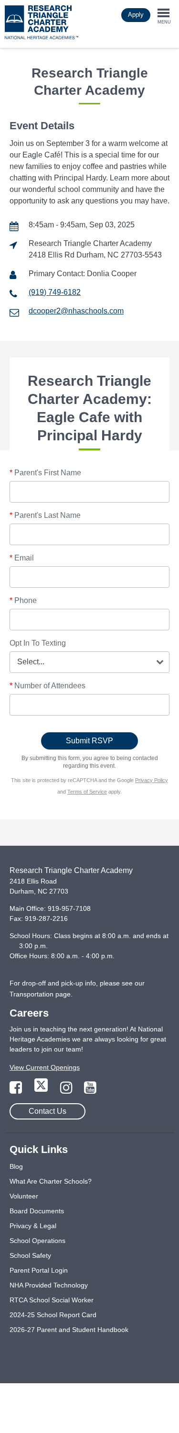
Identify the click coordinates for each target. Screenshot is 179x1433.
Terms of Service (87, 792)
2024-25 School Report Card (53, 1315)
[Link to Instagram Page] (67, 1090)
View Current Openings (45, 1067)
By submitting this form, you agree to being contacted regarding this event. (89, 762)
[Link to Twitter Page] (42, 1090)
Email (22, 558)
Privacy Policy (151, 780)
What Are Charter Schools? (51, 1181)
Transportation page (40, 994)
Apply (136, 14)
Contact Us (47, 1111)
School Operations (37, 1240)
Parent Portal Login (39, 1270)
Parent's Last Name (45, 515)
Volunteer (24, 1196)
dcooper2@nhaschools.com (76, 311)
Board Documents (37, 1211)
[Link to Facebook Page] (17, 1090)
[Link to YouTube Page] (90, 1090)
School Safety (30, 1255)
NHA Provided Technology (49, 1285)
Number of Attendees (47, 686)
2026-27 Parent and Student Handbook (69, 1329)
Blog (16, 1166)
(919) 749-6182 (55, 292)
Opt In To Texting (38, 643)
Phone (23, 600)
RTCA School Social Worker (52, 1300)
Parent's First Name (45, 473)
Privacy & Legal (33, 1226)
